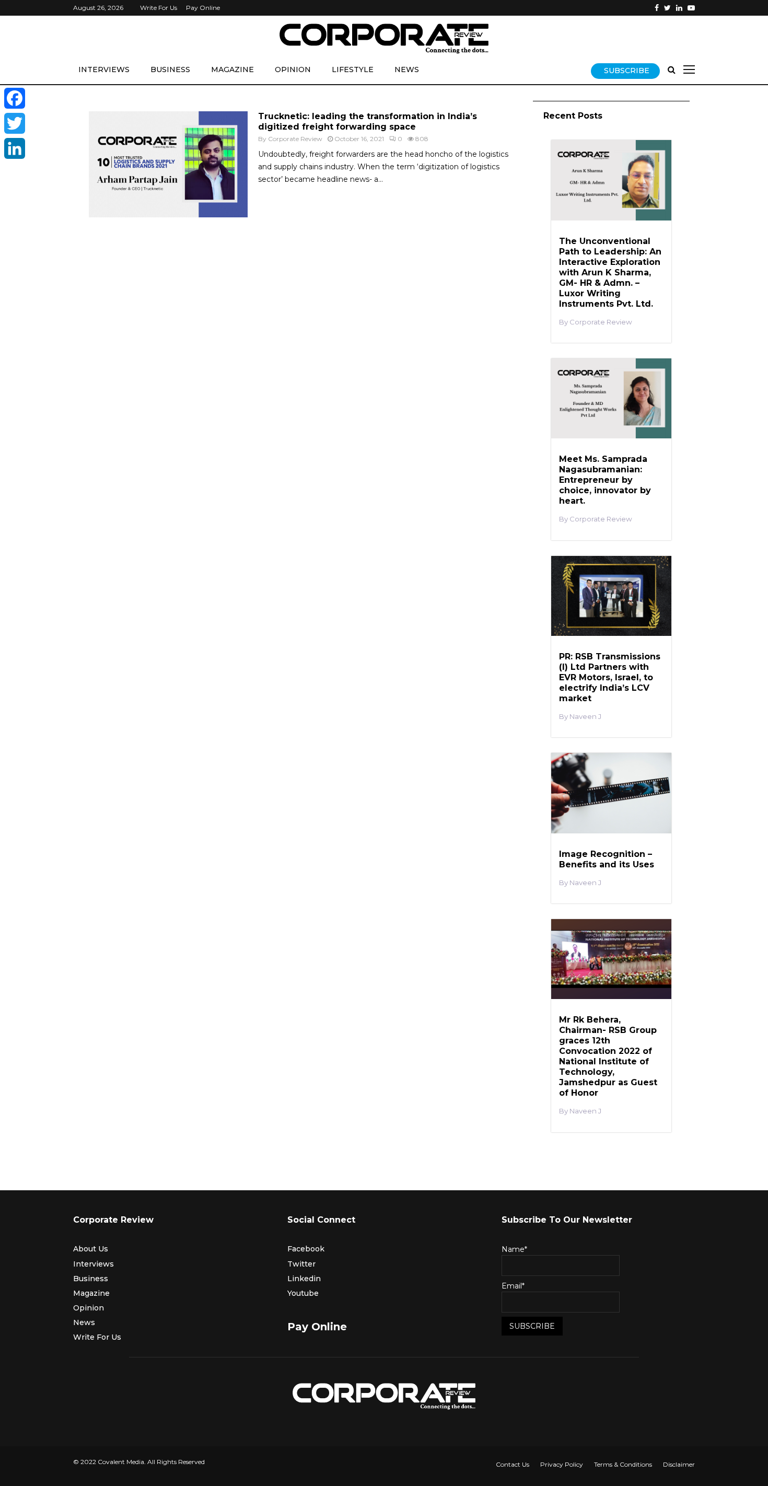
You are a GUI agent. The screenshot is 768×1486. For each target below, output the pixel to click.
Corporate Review (295, 139)
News (406, 69)
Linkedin (304, 1278)
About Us (90, 1248)
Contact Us (512, 1464)
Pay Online (203, 7)
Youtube (303, 1293)
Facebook (305, 1248)
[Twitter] (667, 8)
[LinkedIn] (14, 148)
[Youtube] (691, 8)
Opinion (293, 69)
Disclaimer (679, 1464)
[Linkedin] (679, 8)
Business (170, 69)
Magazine (232, 69)
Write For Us (158, 7)
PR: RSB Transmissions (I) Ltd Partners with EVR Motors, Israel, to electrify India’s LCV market (609, 677)
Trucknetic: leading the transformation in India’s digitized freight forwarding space (367, 121)
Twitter (301, 1264)
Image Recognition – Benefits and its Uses (606, 859)
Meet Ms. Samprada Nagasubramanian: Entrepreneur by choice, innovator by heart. (605, 480)
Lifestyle (353, 69)
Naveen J (585, 716)
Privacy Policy (561, 1464)
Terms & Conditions (623, 1464)
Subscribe (626, 70)
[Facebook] (657, 8)
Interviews (104, 69)
